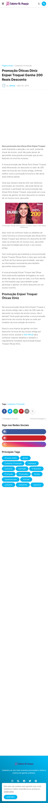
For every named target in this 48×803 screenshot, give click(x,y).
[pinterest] (24, 438)
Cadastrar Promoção (23, 66)
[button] (3, 4)
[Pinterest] (21, 411)
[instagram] (24, 444)
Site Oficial (28, 334)
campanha (22, 485)
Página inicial (7, 66)
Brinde (25, 458)
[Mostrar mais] (32, 411)
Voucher (26, 479)
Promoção (8, 474)
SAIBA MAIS (9, 792)
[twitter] (30, 781)
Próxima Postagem (37, 419)
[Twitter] (10, 411)
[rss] (18, 781)
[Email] (26, 411)
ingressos (37, 485)
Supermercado (10, 479)
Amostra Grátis (10, 458)
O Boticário (36, 469)
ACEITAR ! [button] (10, 797)
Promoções (23, 474)
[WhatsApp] (15, 411)
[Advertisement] (24, 36)
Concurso (8, 469)
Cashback (32, 463)
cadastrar (8, 485)
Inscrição (22, 469)
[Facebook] (4, 411)
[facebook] (24, 431)
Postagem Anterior (10, 419)
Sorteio (37, 474)
